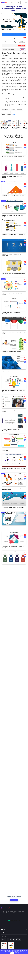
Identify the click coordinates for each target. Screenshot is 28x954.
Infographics (19, 109)
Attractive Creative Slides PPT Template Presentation (13, 565)
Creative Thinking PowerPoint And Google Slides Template (12, 294)
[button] (25, 22)
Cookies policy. (22, 951)
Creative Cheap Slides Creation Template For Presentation (11, 313)
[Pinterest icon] (13, 29)
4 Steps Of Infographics (6, 114)
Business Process (5, 111)
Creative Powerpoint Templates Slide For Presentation (13, 234)
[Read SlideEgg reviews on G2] (4, 933)
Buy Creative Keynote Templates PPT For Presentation (13, 273)
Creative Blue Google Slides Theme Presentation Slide (13, 371)
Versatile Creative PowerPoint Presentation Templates (13, 468)
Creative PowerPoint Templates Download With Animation (12, 177)
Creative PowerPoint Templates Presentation (11, 351)
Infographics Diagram (16, 111)
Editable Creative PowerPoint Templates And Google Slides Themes (13, 196)
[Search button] (19, 2)
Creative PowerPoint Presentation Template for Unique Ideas (14, 333)
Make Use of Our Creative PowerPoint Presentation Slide (13, 157)
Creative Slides (5, 109)
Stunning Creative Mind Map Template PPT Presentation (11, 449)
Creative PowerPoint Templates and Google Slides (13, 507)
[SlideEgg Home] (14, 908)
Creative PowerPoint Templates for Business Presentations (11, 255)
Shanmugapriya (22, 42)
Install (22, 45)
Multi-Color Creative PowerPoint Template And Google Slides (13, 391)
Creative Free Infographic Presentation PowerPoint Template (13, 547)
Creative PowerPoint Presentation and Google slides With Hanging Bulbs (13, 488)
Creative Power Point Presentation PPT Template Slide (13, 527)
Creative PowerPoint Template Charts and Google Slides (12, 216)
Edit (19, 38)
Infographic (13, 109)
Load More (14, 900)
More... (14, 114)
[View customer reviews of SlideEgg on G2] (11, 933)
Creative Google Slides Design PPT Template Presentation (11, 430)
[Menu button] (26, 2)
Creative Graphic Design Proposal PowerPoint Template (12, 410)
